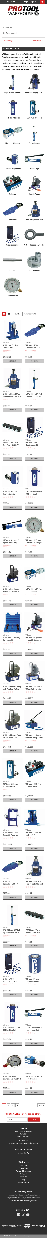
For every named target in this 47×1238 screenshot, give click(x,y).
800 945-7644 (23, 1140)
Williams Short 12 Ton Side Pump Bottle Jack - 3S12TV (12, 396)
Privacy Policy (23, 1168)
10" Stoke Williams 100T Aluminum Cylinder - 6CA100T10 (11, 786)
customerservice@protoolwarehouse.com (23, 1143)
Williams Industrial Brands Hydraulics (24, 1201)
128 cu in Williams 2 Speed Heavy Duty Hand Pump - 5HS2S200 (12, 542)
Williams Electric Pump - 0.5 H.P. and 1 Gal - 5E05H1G (12, 737)
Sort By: (17, 314)
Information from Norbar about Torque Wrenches (23, 1195)
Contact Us (23, 1174)
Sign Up (33, 2)
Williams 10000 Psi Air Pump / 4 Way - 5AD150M (34, 786)
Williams (6, 343)
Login (26, 2)
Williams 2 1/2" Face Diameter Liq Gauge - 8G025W (33, 542)
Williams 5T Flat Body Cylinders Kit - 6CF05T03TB (11, 640)
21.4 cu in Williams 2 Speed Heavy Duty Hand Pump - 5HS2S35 (34, 1030)
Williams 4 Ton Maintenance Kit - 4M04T (32, 445)
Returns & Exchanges (23, 1171)
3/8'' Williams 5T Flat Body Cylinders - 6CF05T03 (33, 591)
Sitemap (26, 1236)
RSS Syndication (23, 1183)
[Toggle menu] (3, 3)
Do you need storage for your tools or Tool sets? (23, 1198)
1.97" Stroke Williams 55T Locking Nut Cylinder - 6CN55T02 (11, 1030)
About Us (23, 1165)
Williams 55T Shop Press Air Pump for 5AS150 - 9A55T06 (10, 835)
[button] (23, 40)
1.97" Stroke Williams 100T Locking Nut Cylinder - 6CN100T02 (33, 494)
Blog (23, 1180)
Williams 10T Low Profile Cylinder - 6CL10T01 (10, 494)
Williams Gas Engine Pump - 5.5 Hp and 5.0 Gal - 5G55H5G (11, 591)
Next (40, 1105)
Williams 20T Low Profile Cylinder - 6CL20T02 (32, 981)
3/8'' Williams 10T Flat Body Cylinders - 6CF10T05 (33, 1078)
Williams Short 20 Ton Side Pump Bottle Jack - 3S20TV (34, 884)
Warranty (23, 1177)
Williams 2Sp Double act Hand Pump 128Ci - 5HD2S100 (34, 737)
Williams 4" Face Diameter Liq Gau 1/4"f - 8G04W (12, 1078)
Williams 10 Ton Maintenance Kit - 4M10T (10, 981)
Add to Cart (12, 361)
